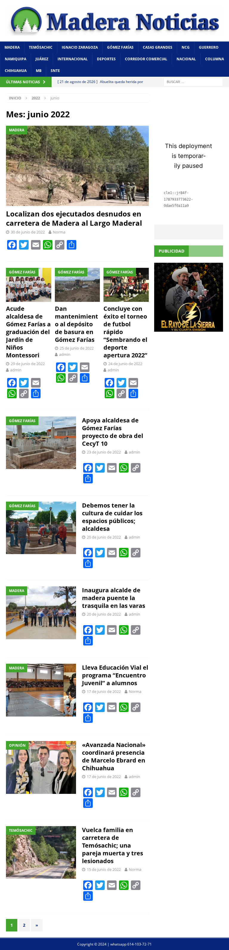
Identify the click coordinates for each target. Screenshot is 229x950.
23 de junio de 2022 (104, 452)
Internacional (73, 59)
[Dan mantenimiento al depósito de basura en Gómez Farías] (77, 285)
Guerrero (209, 47)
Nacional (186, 59)
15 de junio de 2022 (104, 869)
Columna (214, 59)
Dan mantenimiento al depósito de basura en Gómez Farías (76, 324)
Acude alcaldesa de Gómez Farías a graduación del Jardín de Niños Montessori (28, 332)
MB (38, 70)
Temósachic (40, 47)
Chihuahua (16, 70)
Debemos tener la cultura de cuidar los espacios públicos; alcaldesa (112, 517)
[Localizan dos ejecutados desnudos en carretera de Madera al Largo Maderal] (77, 166)
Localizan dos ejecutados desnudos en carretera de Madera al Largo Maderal (74, 218)
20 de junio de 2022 (104, 537)
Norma (59, 232)
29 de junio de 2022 (28, 363)
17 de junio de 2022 (104, 691)
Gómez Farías (120, 47)
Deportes (106, 59)
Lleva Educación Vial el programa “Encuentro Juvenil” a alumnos (115, 675)
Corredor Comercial (146, 59)
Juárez (41, 59)
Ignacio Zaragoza (80, 47)
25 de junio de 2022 (77, 348)
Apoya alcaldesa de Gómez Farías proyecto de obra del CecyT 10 (112, 432)
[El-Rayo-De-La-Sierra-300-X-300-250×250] (188, 328)
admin (15, 370)
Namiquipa (15, 59)
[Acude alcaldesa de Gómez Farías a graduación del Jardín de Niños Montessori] (28, 285)
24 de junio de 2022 (125, 363)
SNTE (55, 70)
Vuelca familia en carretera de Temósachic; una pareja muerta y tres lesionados (112, 845)
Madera (12, 47)
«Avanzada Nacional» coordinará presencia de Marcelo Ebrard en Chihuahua (114, 756)
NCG (186, 47)
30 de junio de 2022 (28, 232)
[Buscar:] (193, 81)
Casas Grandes (157, 47)
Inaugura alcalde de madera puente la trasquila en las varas (113, 598)
